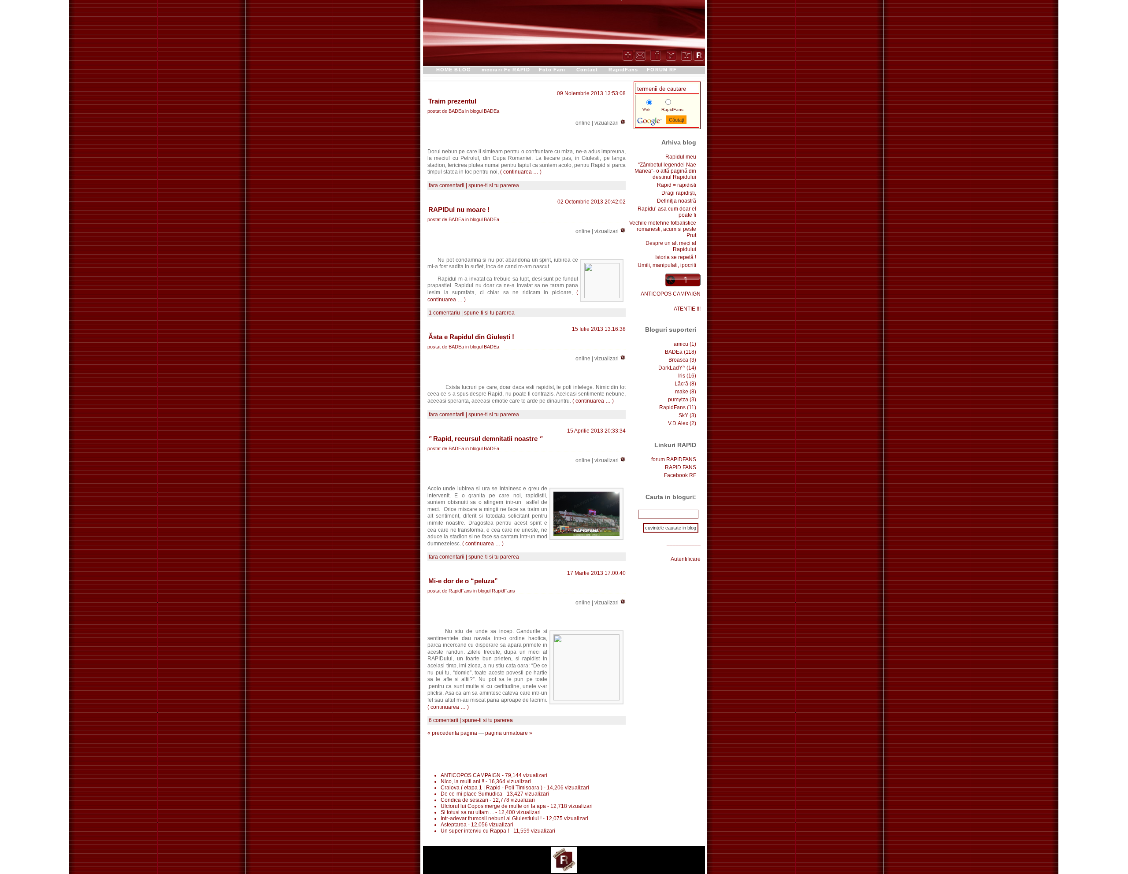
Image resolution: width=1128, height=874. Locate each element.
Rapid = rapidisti (676, 185)
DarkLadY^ (671, 368)
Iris (681, 376)
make (681, 392)
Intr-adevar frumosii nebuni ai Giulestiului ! (491, 818)
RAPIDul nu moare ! (459, 209)
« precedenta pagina (452, 733)
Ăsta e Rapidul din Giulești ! (471, 337)
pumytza (678, 399)
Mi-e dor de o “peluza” (463, 581)
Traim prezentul (452, 101)
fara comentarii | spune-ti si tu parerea (474, 185)
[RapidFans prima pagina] (564, 858)
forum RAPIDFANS (673, 459)
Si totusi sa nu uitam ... (467, 812)
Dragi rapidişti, (678, 193)
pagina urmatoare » (508, 733)
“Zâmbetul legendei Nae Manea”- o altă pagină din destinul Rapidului (665, 171)
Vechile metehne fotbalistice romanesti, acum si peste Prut (662, 229)
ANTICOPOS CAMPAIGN (671, 294)
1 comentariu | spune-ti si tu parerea (472, 313)
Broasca (678, 360)
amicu (681, 344)
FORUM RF (662, 69)
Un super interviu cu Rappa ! (475, 831)
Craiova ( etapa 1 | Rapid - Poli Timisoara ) (491, 788)
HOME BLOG (453, 69)
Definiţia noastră (676, 201)
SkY (683, 415)
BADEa (491, 111)
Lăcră (681, 384)
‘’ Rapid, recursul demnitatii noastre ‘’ (485, 438)
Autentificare (686, 559)
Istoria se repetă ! (675, 257)
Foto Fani (552, 69)
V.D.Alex (678, 423)
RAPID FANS (680, 467)
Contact (587, 69)
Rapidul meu (680, 157)
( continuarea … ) (521, 172)
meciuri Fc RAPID (506, 69)
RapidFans (623, 69)
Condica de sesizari (464, 800)
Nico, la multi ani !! (463, 781)
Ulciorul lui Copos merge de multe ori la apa (493, 806)
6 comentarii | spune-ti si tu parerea (471, 720)
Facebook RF (680, 475)
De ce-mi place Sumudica (471, 794)
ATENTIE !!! (687, 309)
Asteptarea (454, 825)
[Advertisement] (564, 754)
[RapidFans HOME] (699, 57)
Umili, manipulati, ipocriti (667, 265)
